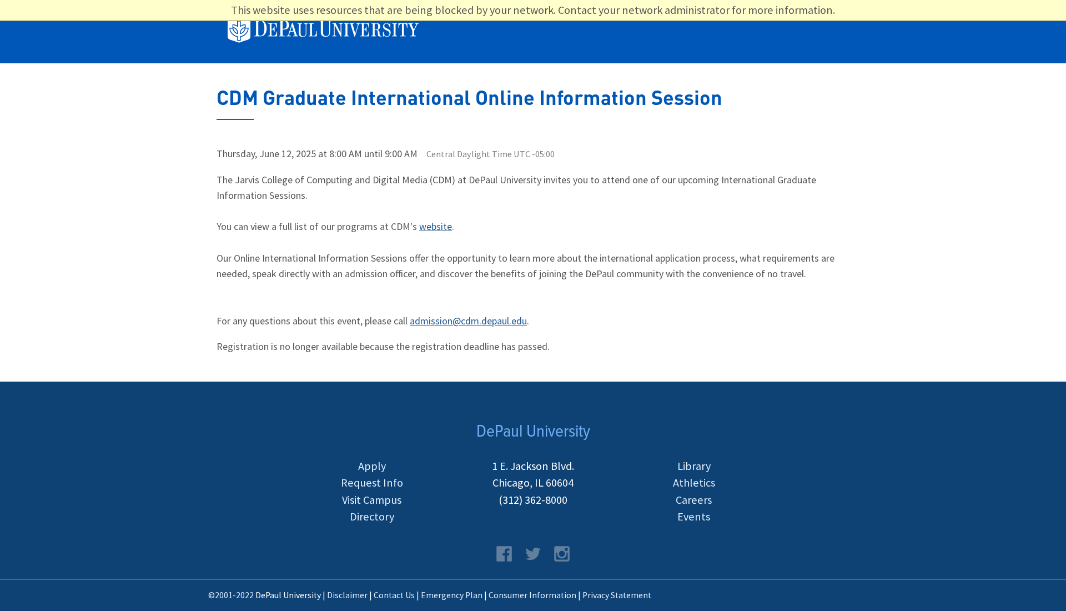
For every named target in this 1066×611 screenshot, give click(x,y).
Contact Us (394, 595)
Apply (372, 466)
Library (694, 466)
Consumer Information (532, 595)
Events (693, 516)
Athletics (694, 482)
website (435, 226)
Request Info (372, 482)
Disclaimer (347, 595)
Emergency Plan (451, 595)
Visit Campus (371, 500)
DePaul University (329, 31)
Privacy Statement (616, 595)
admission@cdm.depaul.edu (468, 320)
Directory (372, 516)
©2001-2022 (231, 595)
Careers (694, 500)
